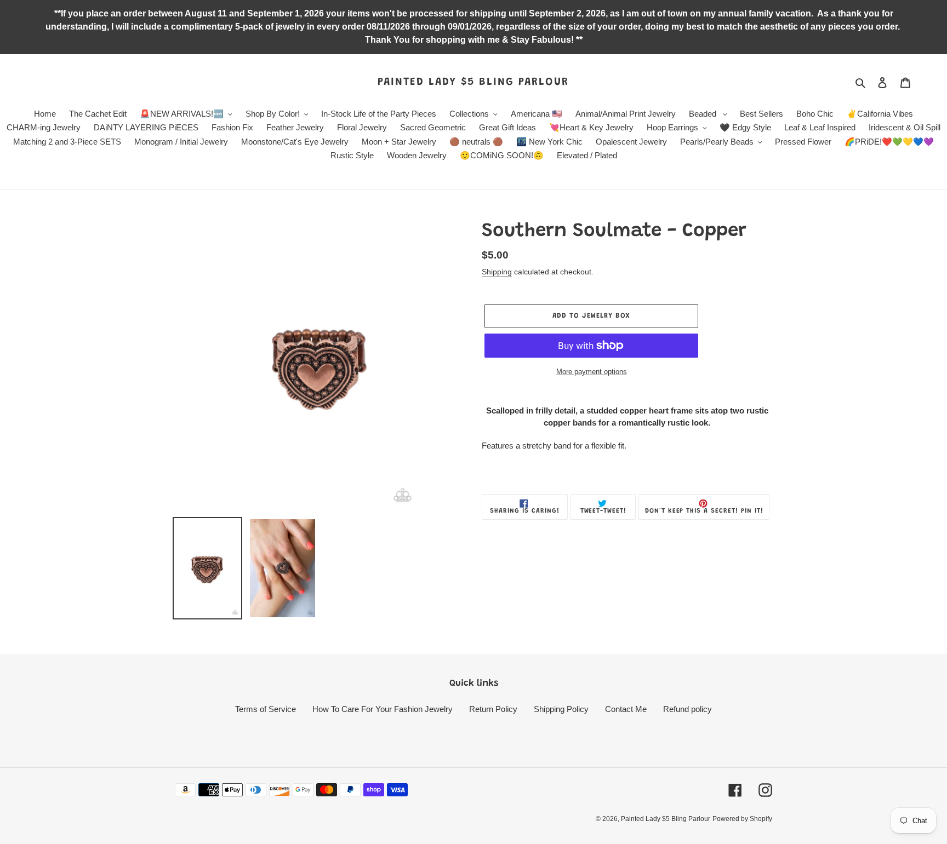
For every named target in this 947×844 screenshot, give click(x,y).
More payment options (591, 372)
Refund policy (687, 709)
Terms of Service (265, 709)
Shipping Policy (561, 709)
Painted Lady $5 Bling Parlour (473, 82)
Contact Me (626, 709)
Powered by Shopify (742, 819)
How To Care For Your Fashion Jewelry (382, 709)
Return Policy (493, 709)
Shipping (497, 271)
